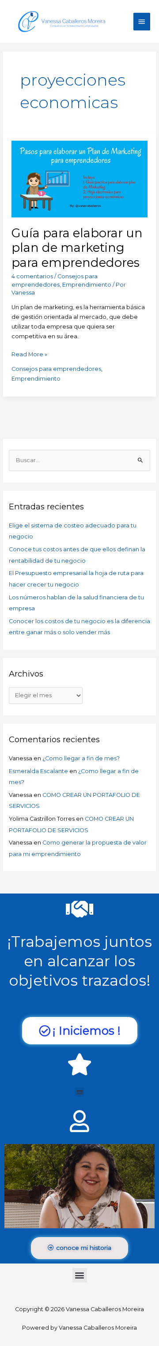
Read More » (29, 354)
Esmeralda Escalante (38, 771)
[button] (80, 1092)
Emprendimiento (86, 284)
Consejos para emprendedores (56, 369)
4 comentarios (32, 276)
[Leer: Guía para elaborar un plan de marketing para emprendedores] (79, 178)
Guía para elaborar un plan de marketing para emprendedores (77, 248)
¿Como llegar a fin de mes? (81, 758)
